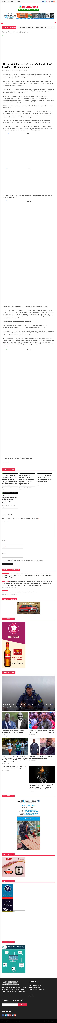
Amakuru (5, 573)
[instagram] (52, 1)
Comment (5, 521)
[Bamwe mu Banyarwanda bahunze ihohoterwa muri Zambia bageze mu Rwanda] (10, 493)
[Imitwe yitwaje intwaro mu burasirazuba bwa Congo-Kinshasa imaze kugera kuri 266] (44, 473)
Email (4, 547)
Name (4, 540)
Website (4, 553)
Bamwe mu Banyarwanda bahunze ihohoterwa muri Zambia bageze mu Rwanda (9, 499)
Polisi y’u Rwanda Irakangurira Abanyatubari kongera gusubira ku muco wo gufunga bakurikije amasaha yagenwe (27, 706)
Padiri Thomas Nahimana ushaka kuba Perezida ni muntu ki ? (19, 592)
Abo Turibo (11, 1)
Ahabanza (4, 1)
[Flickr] (47, 1)
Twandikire (17, 1)
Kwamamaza (32, 997)
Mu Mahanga (23, 70)
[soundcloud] (54, 1)
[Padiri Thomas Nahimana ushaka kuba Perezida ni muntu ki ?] (28, 590)
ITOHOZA (5, 589)
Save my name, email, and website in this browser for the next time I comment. (22, 560)
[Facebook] (43, 1)
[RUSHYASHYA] (28, 7)
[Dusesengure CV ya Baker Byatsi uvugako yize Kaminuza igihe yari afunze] (42, 746)
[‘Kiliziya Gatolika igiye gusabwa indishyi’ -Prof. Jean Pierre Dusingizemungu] (28, 35)
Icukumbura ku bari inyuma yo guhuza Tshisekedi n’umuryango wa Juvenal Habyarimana (13, 732)
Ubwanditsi (6, 70)
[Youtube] (49, 1)
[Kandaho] (28, 16)
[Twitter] (45, 1)
